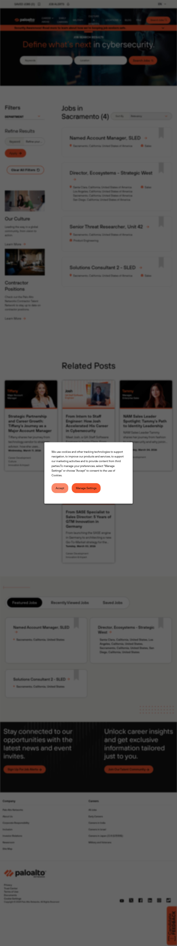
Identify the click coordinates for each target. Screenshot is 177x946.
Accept (60, 488)
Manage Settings (86, 488)
